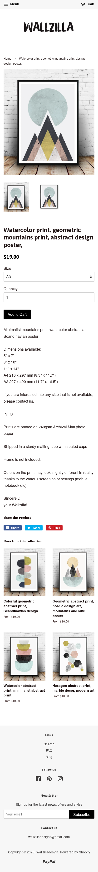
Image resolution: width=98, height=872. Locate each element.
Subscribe (81, 814)
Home (7, 58)
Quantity (11, 288)
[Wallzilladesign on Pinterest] (49, 779)
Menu (14, 3)
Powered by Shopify (75, 852)
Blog (49, 756)
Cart (90, 3)
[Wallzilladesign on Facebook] (38, 779)
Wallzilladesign (47, 852)
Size (7, 268)
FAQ (49, 750)
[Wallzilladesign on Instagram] (60, 779)
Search (49, 744)
